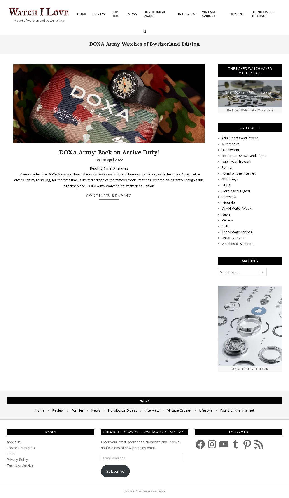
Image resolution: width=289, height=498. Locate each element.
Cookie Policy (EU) (21, 447)
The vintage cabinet (236, 232)
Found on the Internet (238, 173)
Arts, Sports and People (240, 138)
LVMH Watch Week (236, 208)
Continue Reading (109, 195)
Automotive (230, 144)
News (226, 214)
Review (227, 220)
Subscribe (115, 471)
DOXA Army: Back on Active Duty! (109, 152)
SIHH (225, 226)
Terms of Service (20, 465)
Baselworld (230, 149)
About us (14, 442)
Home (11, 453)
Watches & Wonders (237, 243)
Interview (228, 196)
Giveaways (229, 179)
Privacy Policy (17, 459)
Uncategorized (233, 237)
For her (227, 167)
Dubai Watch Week (236, 161)
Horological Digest (235, 190)
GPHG (226, 185)
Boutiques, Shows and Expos (243, 155)
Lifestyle (228, 202)
